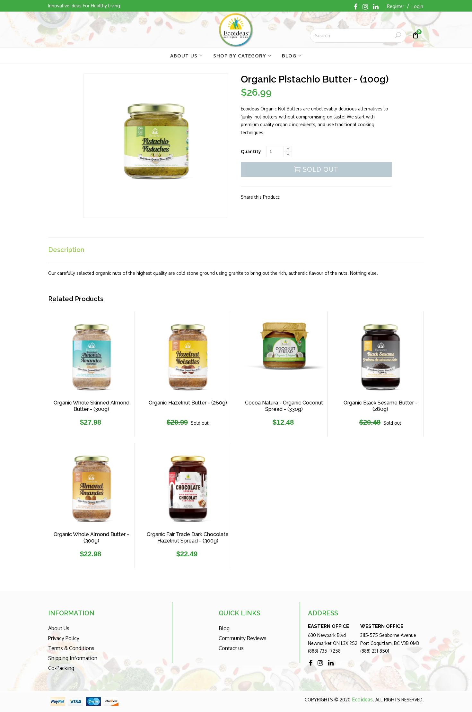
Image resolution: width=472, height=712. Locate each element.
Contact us (231, 648)
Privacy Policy (63, 638)
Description (66, 249)
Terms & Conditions (71, 648)
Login (417, 6)
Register (395, 6)
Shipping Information (72, 658)
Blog (224, 628)
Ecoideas (362, 699)
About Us (58, 628)
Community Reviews (243, 638)
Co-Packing (61, 668)
